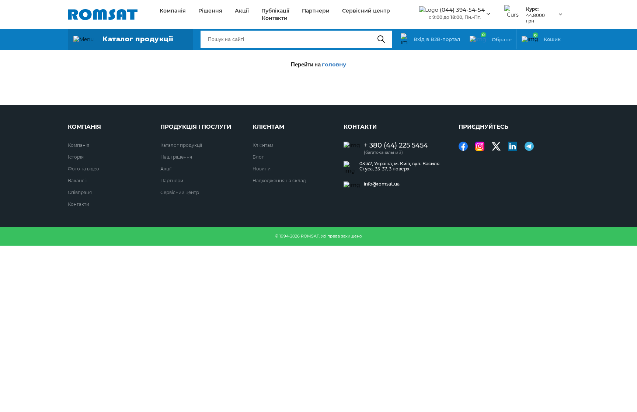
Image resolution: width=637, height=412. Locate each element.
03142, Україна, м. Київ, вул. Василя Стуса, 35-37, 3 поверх (399, 166)
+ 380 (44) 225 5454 (396, 145)
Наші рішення (176, 157)
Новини (262, 169)
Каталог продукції (181, 145)
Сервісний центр (366, 10)
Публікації (275, 10)
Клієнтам (263, 145)
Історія (76, 157)
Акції (242, 10)
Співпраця (80, 192)
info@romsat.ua (382, 184)
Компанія (173, 10)
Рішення (210, 10)
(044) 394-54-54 (462, 10)
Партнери (316, 10)
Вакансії (77, 180)
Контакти (275, 18)
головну (334, 64)
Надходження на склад (279, 180)
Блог (258, 157)
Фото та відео (83, 169)
